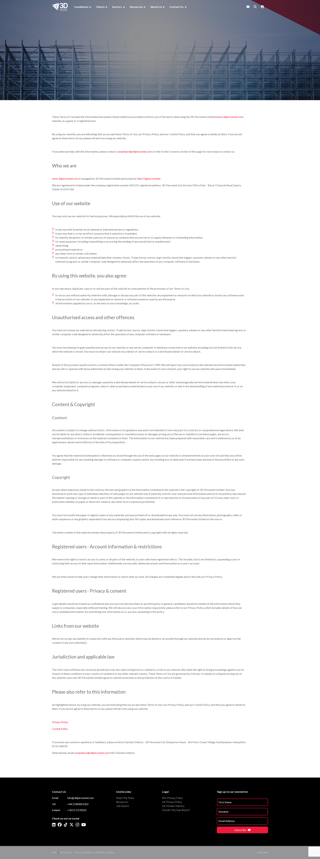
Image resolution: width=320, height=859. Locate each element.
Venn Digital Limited (148, 178)
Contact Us (177, 6)
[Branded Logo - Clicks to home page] (60, 7)
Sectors (117, 6)
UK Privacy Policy (172, 801)
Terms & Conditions (84, 852)
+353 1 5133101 (76, 810)
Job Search (122, 805)
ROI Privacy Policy (172, 797)
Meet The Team (125, 797)
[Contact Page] (248, 7)
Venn (265, 852)
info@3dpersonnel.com (80, 797)
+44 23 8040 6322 (77, 804)
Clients (100, 6)
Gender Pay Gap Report (176, 809)
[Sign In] (262, 7)
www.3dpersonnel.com (229, 116)
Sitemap (110, 852)
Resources (136, 6)
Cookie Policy (60, 728)
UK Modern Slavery (173, 805)
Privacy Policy (60, 722)
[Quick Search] (255, 7)
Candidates (81, 6)
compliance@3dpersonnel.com (134, 151)
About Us (156, 6)
